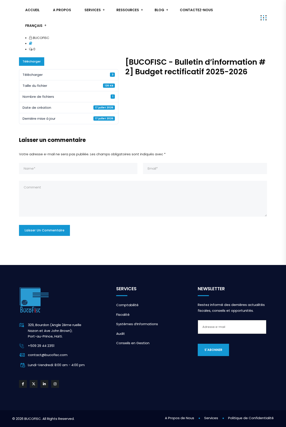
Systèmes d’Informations (137, 324)
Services (92, 10)
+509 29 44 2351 (41, 345)
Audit (120, 333)
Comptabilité (127, 305)
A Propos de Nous (179, 418)
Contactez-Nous (196, 10)
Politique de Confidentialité (251, 418)
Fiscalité (123, 314)
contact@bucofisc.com (47, 354)
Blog (159, 10)
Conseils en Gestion (132, 343)
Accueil (32, 10)
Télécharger (32, 61)
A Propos (62, 10)
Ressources (127, 10)
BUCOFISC (32, 418)
